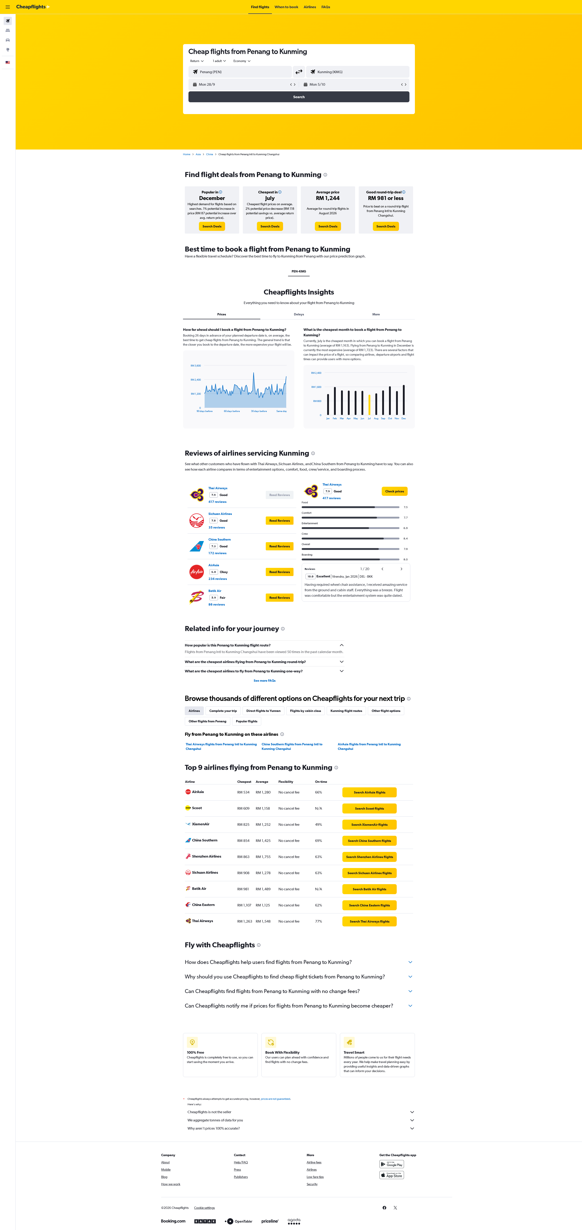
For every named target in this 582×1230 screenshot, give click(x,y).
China (209, 154)
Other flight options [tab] (386, 711)
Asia (198, 154)
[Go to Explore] (8, 49)
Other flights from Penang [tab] (207, 721)
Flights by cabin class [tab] (305, 711)
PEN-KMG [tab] (299, 271)
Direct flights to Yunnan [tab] (263, 711)
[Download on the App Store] (391, 1175)
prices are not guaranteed (275, 1098)
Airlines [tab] (194, 711)
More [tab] (376, 314)
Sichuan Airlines (220, 514)
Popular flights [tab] (246, 721)
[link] (212, 226)
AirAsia (213, 565)
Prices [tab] (221, 314)
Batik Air (214, 591)
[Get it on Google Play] (391, 1164)
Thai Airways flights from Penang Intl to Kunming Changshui (221, 746)
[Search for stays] (8, 30)
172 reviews (217, 553)
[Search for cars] (8, 40)
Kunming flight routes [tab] (346, 711)
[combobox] (197, 61)
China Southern (219, 539)
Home (186, 154)
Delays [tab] (299, 314)
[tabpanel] (299, 382)
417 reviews (217, 502)
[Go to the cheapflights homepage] (33, 7)
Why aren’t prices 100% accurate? (214, 1128)
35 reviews (216, 527)
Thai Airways (217, 488)
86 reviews (216, 604)
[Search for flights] (8, 20)
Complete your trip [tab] (223, 711)
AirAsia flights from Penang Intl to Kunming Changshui (369, 746)
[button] (8, 7)
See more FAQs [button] (265, 680)
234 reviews (217, 579)
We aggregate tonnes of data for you (215, 1120)
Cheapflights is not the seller (209, 1112)
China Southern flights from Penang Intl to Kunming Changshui (292, 746)
